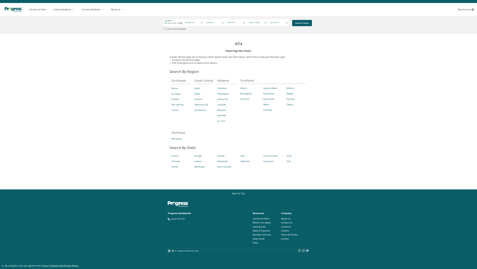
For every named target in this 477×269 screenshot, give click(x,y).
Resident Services (262, 234)
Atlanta (243, 88)
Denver (174, 88)
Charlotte (244, 99)
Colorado (175, 161)
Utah (288, 161)
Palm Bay (267, 110)
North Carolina (224, 166)
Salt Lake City (177, 104)
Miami (266, 104)
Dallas (197, 93)
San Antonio (200, 110)
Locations (286, 226)
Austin (197, 88)
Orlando (290, 88)
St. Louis (221, 121)
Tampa (289, 104)
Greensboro (269, 93)
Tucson (174, 110)
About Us (286, 218)
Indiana (197, 161)
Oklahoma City (201, 104)
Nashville (221, 115)
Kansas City (222, 99)
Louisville (221, 104)
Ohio (242, 156)
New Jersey (176, 138)
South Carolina (270, 156)
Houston (198, 99)
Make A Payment (261, 230)
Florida (174, 166)
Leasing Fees (259, 226)
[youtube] (307, 251)
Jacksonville (268, 99)
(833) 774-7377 (178, 219)
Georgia (198, 156)
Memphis (221, 110)
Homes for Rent (261, 218)
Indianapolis (223, 93)
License (285, 238)
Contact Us (286, 222)
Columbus (222, 88)
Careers (285, 230)
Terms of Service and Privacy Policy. (60, 265)
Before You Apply (262, 222)
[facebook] (299, 251)
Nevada (220, 156)
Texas (289, 156)
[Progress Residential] (13, 9)
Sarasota (290, 99)
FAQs (255, 242)
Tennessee (268, 161)
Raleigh (289, 93)
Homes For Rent (37, 9)
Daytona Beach (270, 88)
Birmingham (246, 93)
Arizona (175, 156)
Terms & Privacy (289, 234)
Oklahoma (245, 161)
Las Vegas (176, 93)
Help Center (259, 238)
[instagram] (303, 251)
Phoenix (175, 99)
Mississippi (199, 166)
